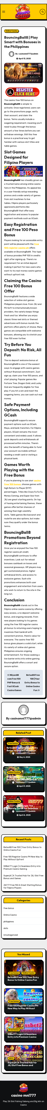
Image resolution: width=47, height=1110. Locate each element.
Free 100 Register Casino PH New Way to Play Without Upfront (23, 1008)
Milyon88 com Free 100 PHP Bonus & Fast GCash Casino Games (14, 682)
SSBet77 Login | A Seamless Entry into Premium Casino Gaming (22, 1037)
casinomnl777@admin (28, 54)
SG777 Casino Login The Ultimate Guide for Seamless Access (22, 808)
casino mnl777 (23, 1095)
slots (6, 928)
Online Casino (11, 31)
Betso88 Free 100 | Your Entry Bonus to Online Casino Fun (32, 682)
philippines (9, 921)
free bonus (13, 743)
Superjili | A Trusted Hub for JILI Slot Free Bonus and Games (22, 1065)
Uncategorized (11, 935)
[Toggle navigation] (4, 11)
